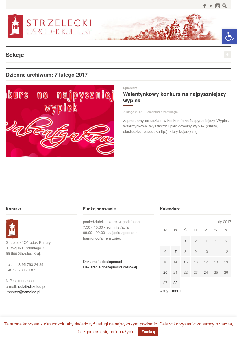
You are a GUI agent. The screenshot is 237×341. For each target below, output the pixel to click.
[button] (229, 36)
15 (186, 261)
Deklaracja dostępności (102, 261)
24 (206, 272)
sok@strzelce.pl (31, 286)
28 (175, 282)
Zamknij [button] (148, 331)
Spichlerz (130, 88)
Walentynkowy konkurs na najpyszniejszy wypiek (174, 97)
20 (165, 272)
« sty (164, 290)
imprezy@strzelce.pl (23, 291)
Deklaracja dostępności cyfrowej (110, 267)
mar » (177, 290)
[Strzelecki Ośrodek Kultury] (118, 26)
